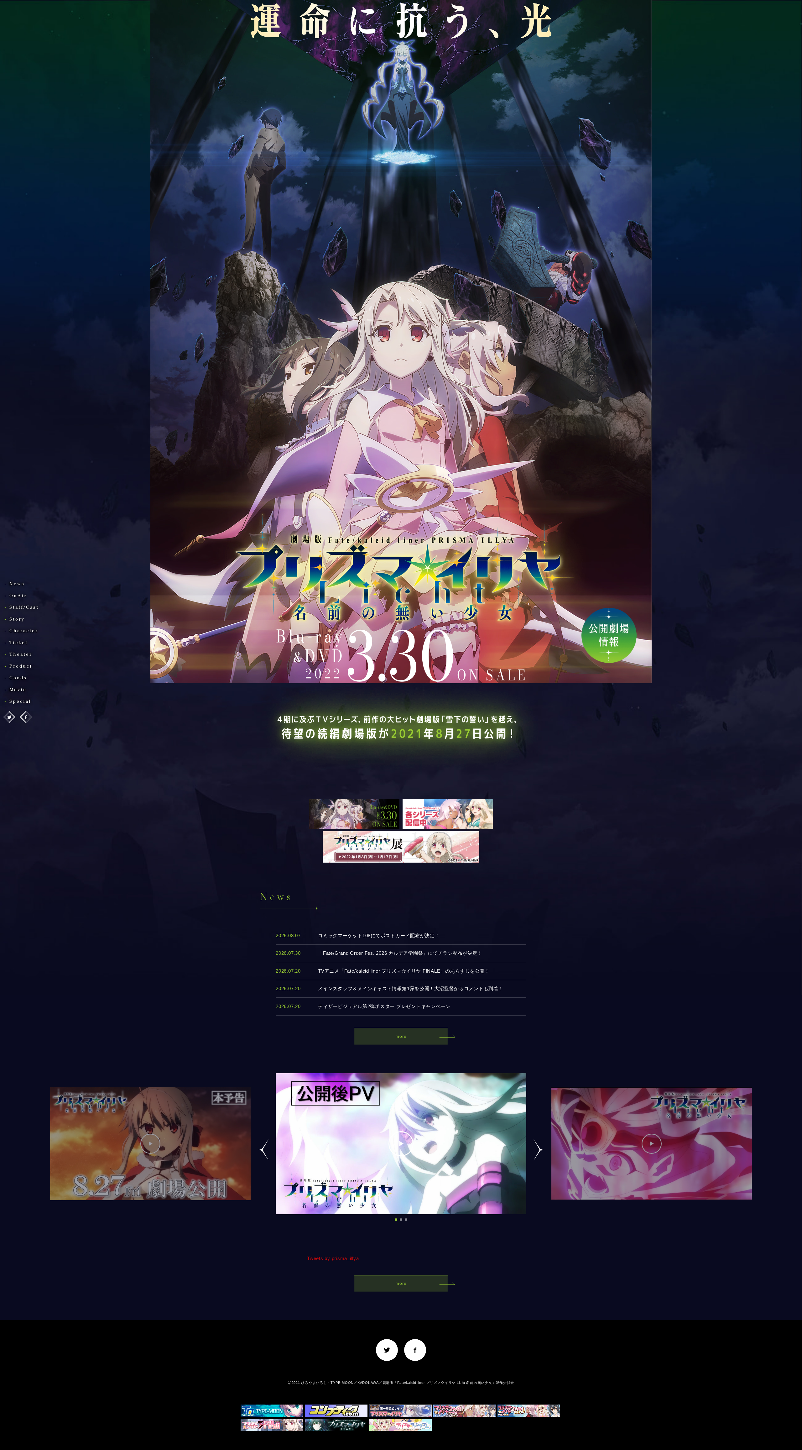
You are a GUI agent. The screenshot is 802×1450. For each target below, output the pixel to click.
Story (17, 619)
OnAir (18, 596)
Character (23, 631)
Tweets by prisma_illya (333, 1258)
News (17, 584)
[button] (396, 1219)
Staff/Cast (24, 607)
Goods (18, 678)
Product (20, 666)
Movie (18, 690)
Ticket (18, 643)
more (401, 1036)
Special (20, 701)
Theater (20, 654)
